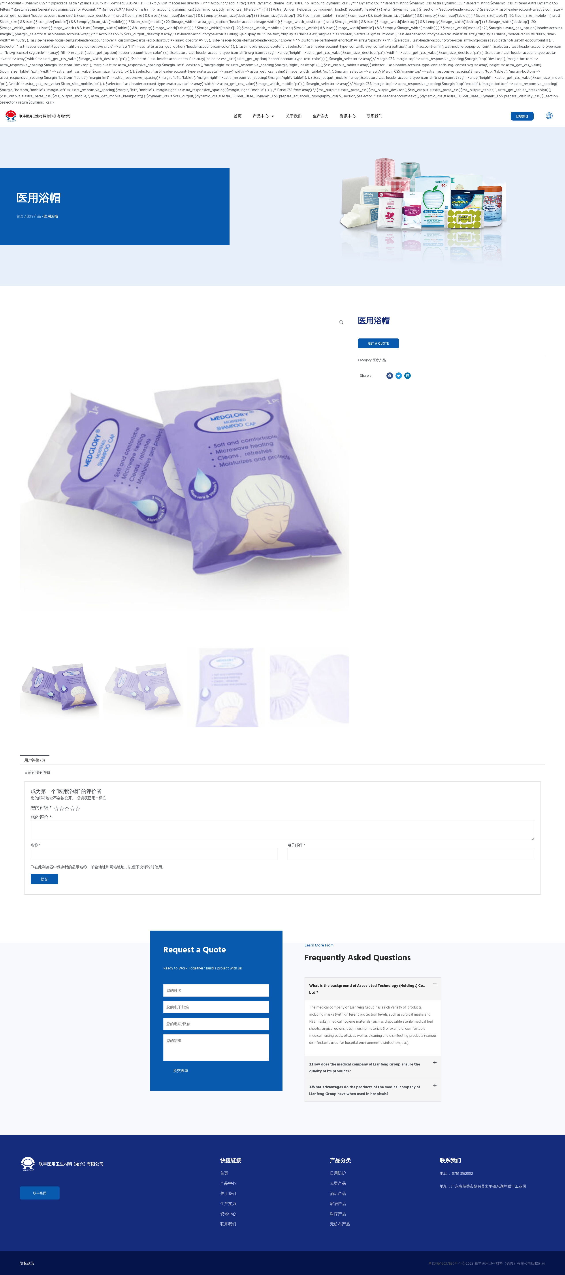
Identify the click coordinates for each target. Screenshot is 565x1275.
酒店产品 (338, 1193)
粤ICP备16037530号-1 (444, 1263)
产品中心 (261, 116)
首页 (238, 116)
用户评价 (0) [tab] (34, 760)
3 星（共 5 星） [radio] (67, 808)
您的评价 (41, 817)
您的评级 (41, 808)
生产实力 (321, 116)
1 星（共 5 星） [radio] (56, 808)
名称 (36, 845)
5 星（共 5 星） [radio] (77, 808)
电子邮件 (296, 845)
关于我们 (294, 116)
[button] (549, 116)
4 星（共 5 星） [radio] (72, 808)
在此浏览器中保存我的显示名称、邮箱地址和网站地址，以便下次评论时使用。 (100, 867)
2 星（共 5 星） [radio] (61, 808)
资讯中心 (348, 116)
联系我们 (374, 116)
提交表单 (180, 1070)
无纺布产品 (340, 1224)
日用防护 (338, 1173)
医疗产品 (34, 216)
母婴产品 (338, 1183)
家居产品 (338, 1204)
